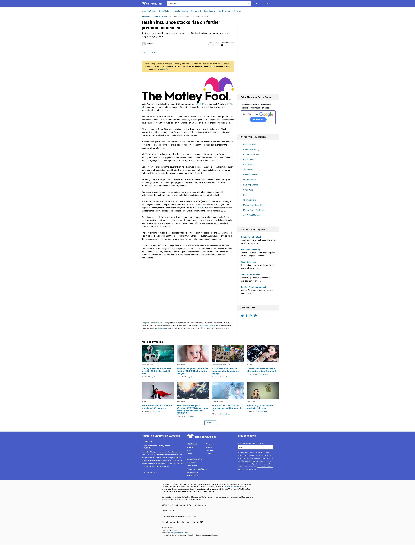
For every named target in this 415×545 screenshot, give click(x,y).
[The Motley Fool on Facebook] (247, 316)
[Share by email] (222, 45)
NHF (154, 52)
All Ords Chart (191, 447)
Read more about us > (149, 472)
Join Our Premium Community (254, 287)
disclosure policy (161, 328)
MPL (145, 52)
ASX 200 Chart (192, 444)
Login (267, 3)
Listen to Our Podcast (250, 274)
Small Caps (248, 190)
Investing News (148, 11)
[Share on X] (219, 45)
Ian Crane (150, 44)
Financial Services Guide (195, 459)
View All (210, 423)
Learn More (165, 69)
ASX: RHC (199, 208)
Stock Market (164, 11)
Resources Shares (251, 154)
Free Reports (209, 11)
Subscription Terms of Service (197, 469)
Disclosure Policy (192, 472)
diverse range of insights (207, 325)
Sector (149, 16)
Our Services (224, 11)
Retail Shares (249, 159)
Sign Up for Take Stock (251, 237)
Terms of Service (192, 466)
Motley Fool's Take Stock (253, 205)
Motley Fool (145, 323)
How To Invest (249, 144)
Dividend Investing (251, 149)
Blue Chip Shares (250, 185)
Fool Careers (210, 450)
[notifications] (256, 3)
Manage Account (193, 475)
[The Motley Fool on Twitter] (243, 316)
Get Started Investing (250, 249)
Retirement (196, 11)
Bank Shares (248, 164)
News (188, 450)
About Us (237, 11)
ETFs (245, 195)
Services (209, 447)
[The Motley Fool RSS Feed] (251, 316)
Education (190, 454)
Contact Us (209, 454)
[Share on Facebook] (217, 45)
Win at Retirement (249, 262)
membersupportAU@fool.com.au (177, 533)
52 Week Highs (249, 200)
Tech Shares (248, 169)
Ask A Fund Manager (252, 215)
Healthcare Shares (160, 16)
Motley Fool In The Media (254, 210)
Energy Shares (249, 180)
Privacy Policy (191, 462)
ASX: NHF (200, 104)
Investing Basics (180, 11)
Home (144, 16)
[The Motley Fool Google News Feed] (256, 316)
